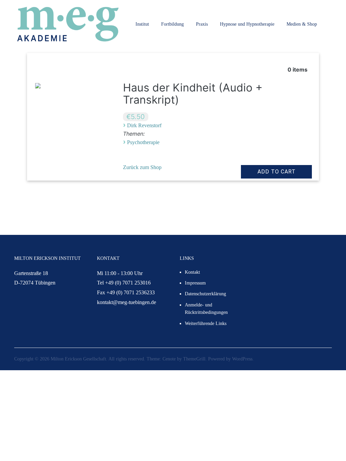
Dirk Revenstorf (144, 125)
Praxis (202, 24)
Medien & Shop (302, 24)
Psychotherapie (143, 142)
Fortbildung (172, 24)
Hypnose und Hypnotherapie (247, 24)
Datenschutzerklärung (205, 293)
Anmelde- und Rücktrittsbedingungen (206, 308)
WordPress (242, 358)
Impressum (195, 283)
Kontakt (192, 272)
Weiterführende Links (205, 323)
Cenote (169, 358)
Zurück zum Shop (142, 167)
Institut (142, 24)
